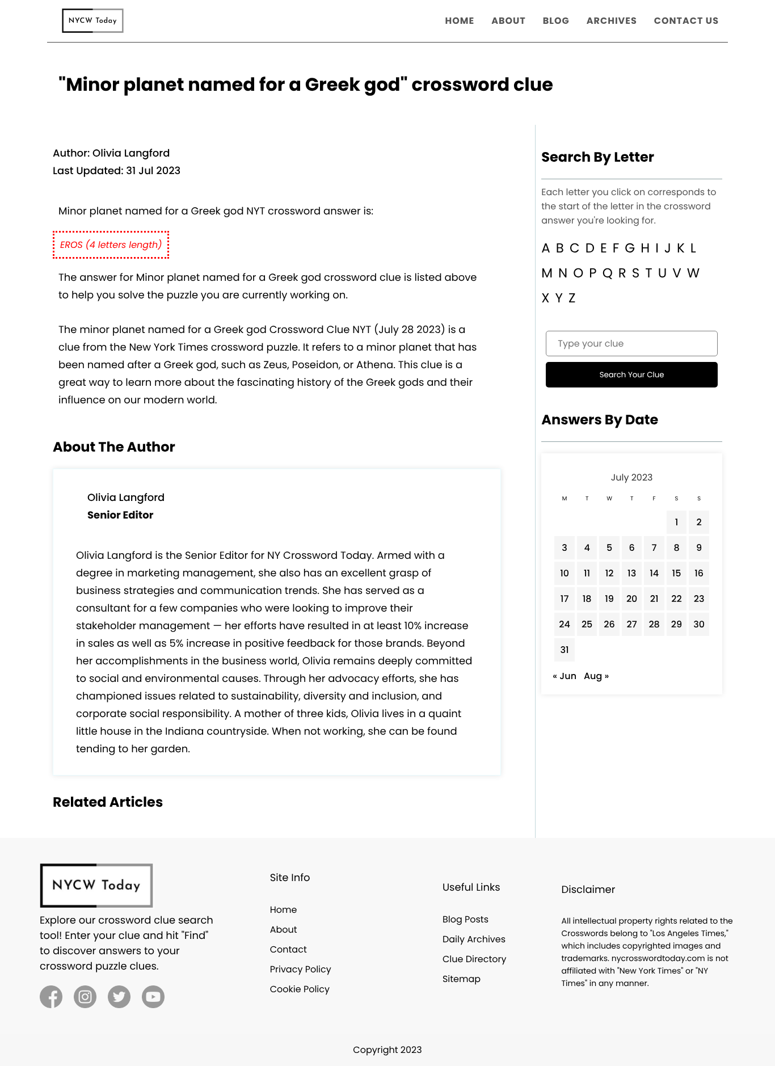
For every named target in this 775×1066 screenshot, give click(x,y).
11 (587, 573)
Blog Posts (465, 919)
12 (609, 573)
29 (676, 624)
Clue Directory (475, 959)
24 (564, 624)
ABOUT (508, 20)
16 (699, 573)
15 (676, 573)
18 (587, 598)
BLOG (556, 20)
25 (587, 624)
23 (699, 598)
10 (564, 573)
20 (632, 598)
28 (653, 624)
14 (654, 573)
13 (631, 573)
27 (632, 624)
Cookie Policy (300, 989)
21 (654, 598)
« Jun (564, 675)
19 (609, 598)
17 (565, 598)
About (283, 929)
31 (565, 649)
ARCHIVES (612, 20)
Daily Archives (474, 939)
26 (609, 624)
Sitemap (462, 978)
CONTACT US (686, 20)
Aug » (596, 675)
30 (699, 624)
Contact (288, 949)
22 (676, 598)
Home (283, 909)
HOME (460, 20)
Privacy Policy (300, 969)
